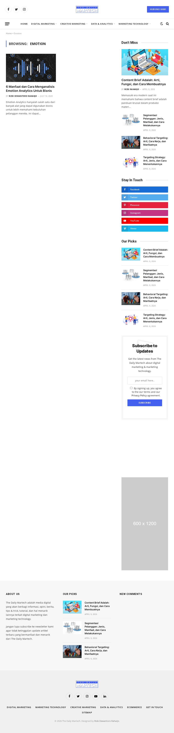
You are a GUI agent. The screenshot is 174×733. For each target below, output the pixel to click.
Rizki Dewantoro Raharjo (23, 96)
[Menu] (7, 24)
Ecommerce (134, 707)
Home (24, 23)
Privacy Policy (139, 395)
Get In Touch (154, 707)
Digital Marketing (43, 23)
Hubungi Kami (158, 9)
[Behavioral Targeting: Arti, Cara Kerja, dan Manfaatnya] (130, 142)
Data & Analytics (102, 23)
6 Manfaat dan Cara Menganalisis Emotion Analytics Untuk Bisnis (30, 88)
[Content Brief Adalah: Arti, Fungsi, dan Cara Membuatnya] (144, 62)
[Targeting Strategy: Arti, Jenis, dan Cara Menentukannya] (130, 161)
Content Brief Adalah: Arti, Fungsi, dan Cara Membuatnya (143, 82)
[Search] (167, 24)
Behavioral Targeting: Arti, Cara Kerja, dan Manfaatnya (155, 141)
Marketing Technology (134, 23)
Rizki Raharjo (131, 89)
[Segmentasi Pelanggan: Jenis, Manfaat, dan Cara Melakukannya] (130, 119)
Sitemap (87, 712)
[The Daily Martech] (87, 9)
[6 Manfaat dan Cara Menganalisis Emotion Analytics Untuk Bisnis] (31, 68)
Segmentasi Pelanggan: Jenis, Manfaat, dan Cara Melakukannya (153, 120)
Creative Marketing (72, 23)
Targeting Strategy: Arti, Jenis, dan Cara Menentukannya (155, 160)
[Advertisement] (144, 448)
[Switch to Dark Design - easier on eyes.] (161, 23)
